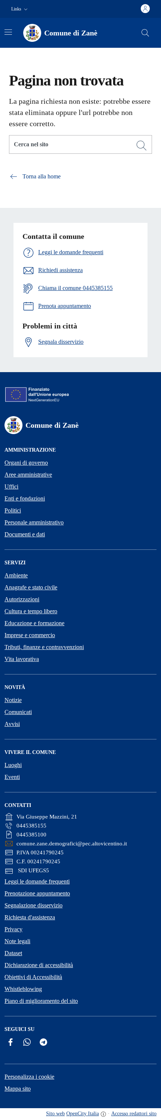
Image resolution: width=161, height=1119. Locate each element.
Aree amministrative (28, 474)
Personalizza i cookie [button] (29, 1076)
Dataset (13, 953)
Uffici (11, 486)
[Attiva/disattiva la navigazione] (8, 32)
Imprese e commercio (29, 635)
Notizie (13, 700)
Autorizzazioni (21, 599)
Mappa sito (17, 1088)
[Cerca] (142, 146)
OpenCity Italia (82, 1113)
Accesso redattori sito (134, 1113)
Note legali (17, 941)
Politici (12, 510)
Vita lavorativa (21, 659)
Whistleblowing (23, 989)
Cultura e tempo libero (30, 611)
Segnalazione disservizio (33, 905)
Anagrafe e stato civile (30, 587)
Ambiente (16, 575)
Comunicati (18, 712)
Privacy (13, 929)
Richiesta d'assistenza (29, 917)
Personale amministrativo (34, 522)
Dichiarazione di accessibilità (38, 965)
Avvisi (12, 724)
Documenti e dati (24, 534)
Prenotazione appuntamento (37, 893)
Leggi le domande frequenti (37, 881)
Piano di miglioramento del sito (41, 1001)
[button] (20, 9)
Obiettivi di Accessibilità (33, 977)
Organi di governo (26, 462)
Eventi (12, 777)
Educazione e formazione (34, 623)
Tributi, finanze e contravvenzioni (44, 647)
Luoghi (13, 765)
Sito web (55, 1113)
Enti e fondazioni (24, 498)
